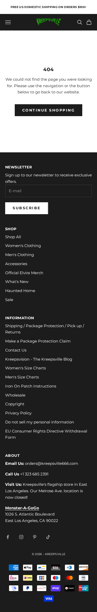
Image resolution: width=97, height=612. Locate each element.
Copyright (14, 403)
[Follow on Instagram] (21, 537)
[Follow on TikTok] (48, 537)
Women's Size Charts (25, 367)
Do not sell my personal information (39, 422)
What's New (16, 281)
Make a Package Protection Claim (38, 341)
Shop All (13, 236)
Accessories (16, 263)
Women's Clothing (23, 245)
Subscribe (27, 208)
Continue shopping (48, 110)
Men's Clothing (19, 254)
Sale (9, 299)
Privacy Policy (18, 413)
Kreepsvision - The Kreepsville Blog (38, 359)
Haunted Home (20, 290)
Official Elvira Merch (24, 272)
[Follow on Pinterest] (34, 537)
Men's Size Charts (22, 377)
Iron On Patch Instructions (30, 386)
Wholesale (15, 395)
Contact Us (15, 350)
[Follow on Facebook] (7, 537)
